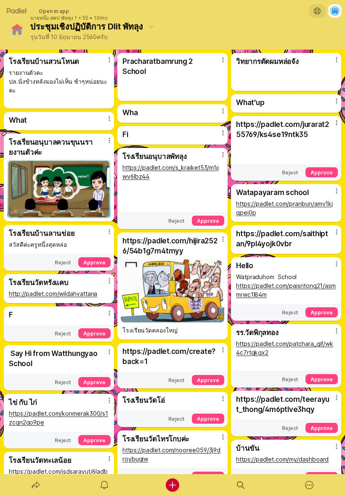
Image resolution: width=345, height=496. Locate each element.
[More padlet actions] (309, 485)
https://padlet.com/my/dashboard (282, 459)
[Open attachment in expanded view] (59, 189)
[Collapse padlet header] (151, 26)
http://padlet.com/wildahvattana (53, 293)
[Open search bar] (240, 485)
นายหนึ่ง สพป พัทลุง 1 (53, 18)
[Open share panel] (35, 485)
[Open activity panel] (104, 485)
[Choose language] (317, 11)
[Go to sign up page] (335, 11)
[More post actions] (104, 63)
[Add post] (172, 485)
